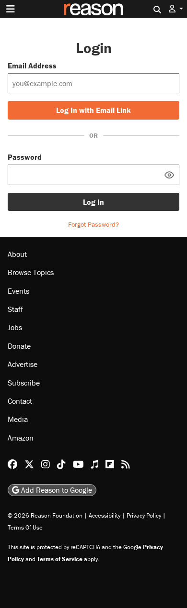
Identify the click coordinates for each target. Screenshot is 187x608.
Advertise (22, 364)
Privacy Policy (144, 515)
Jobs (15, 327)
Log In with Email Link (93, 110)
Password (25, 157)
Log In (93, 202)
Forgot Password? (93, 224)
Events (18, 291)
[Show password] (169, 174)
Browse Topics (31, 272)
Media (18, 419)
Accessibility (104, 515)
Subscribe (24, 382)
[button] (176, 9)
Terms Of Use (25, 527)
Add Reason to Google (55, 490)
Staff (15, 309)
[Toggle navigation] (10, 9)
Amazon (21, 437)
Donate (19, 346)
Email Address (32, 65)
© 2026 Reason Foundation (45, 515)
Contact (20, 401)
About (17, 254)
